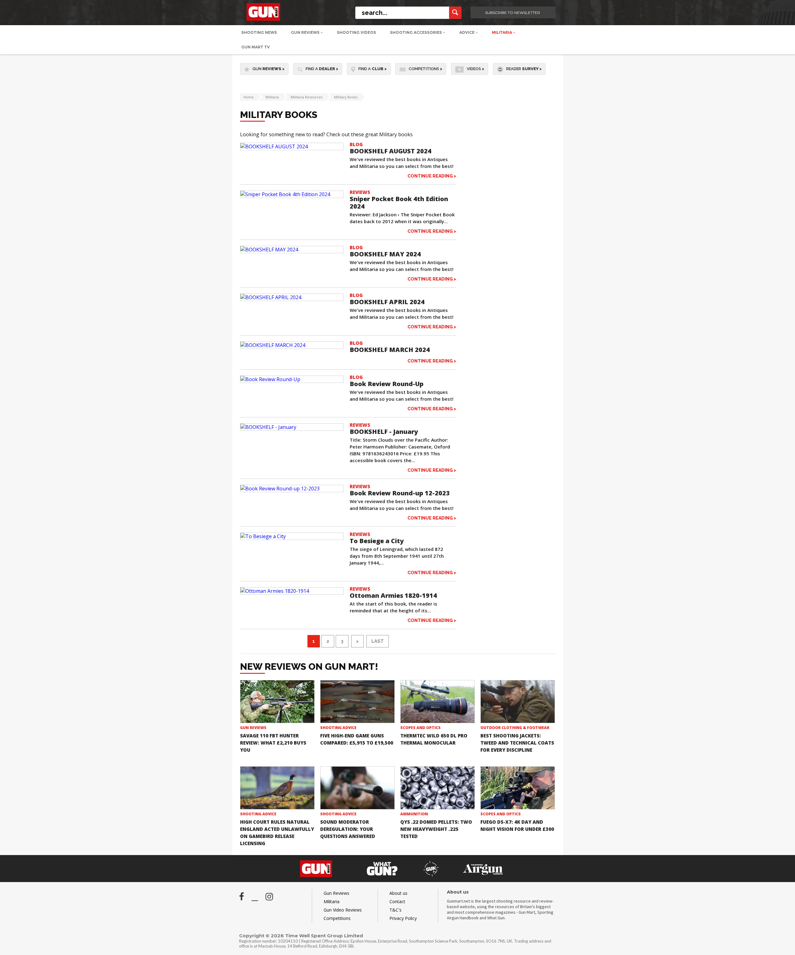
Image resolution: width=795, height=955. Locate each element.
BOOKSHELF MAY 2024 (385, 254)
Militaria (502, 32)
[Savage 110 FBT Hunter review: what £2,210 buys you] (277, 701)
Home (248, 97)
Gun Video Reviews (343, 910)
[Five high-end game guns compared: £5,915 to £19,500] (357, 701)
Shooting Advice (338, 727)
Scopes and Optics (420, 727)
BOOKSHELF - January (384, 431)
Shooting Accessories (416, 32)
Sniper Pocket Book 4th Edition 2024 (399, 202)
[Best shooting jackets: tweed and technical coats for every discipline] (517, 701)
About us (398, 893)
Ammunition (414, 814)
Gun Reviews (305, 32)
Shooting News (259, 32)
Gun (268, 68)
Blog (356, 144)
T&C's (395, 910)
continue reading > (431, 175)
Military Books (345, 97)
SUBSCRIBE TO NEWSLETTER (512, 12)
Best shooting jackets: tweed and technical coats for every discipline (517, 742)
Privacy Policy (403, 918)
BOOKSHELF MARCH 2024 (390, 349)
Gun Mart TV (255, 47)
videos (475, 68)
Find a (322, 68)
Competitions (425, 68)
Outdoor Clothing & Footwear (514, 727)
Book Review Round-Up (387, 384)
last (377, 641)
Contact (397, 901)
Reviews (360, 192)
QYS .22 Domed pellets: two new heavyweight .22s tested (436, 829)
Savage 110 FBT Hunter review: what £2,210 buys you (273, 742)
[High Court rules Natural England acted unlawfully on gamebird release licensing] (277, 787)
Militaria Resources (306, 97)
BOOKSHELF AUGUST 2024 (390, 151)
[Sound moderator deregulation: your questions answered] (357, 787)
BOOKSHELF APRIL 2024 (387, 302)
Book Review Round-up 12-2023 (400, 493)
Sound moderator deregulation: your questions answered (347, 829)
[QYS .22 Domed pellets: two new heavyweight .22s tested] (437, 787)
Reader (524, 68)
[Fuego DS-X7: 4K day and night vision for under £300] (517, 787)
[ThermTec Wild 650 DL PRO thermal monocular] (437, 701)
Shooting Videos (356, 32)
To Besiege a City (377, 541)
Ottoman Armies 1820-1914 (393, 595)
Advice (467, 32)
